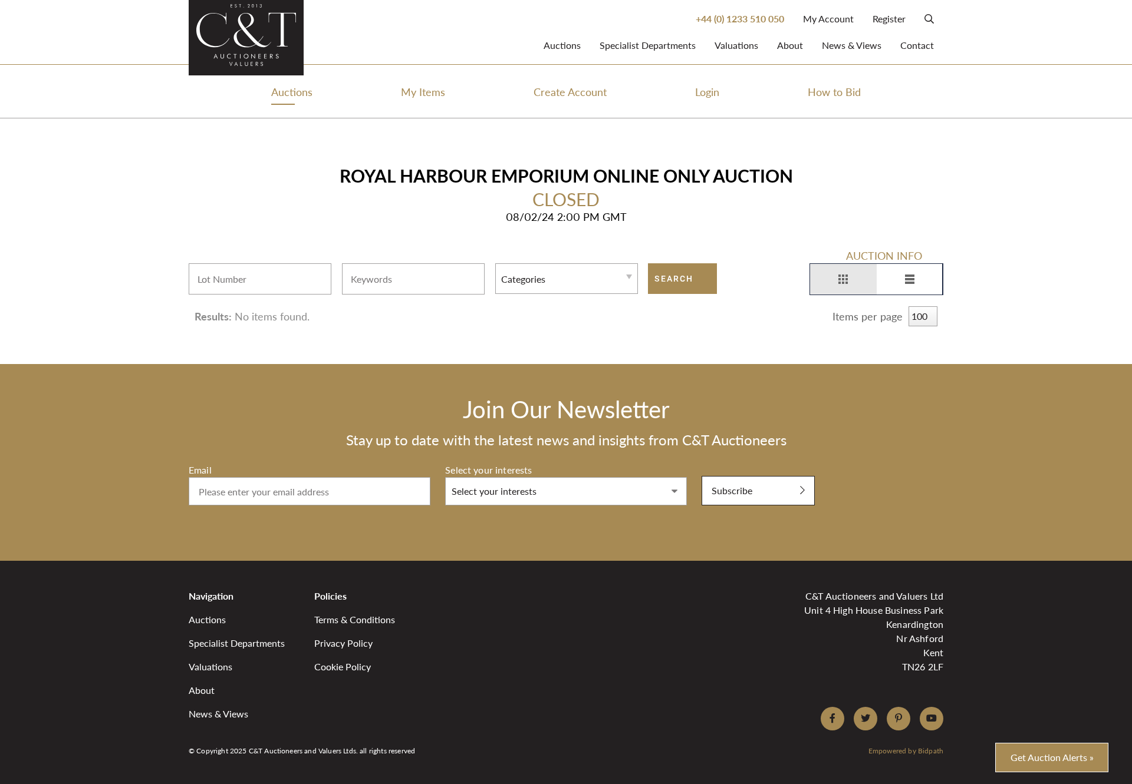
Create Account (570, 91)
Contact (917, 45)
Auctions (562, 45)
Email (200, 470)
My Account (828, 18)
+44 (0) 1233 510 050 (740, 18)
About (790, 45)
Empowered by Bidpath (905, 751)
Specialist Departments (648, 45)
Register (889, 18)
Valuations (736, 45)
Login (707, 91)
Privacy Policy (343, 643)
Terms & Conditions (354, 619)
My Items (423, 91)
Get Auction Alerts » (1052, 757)
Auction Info (884, 255)
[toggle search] (929, 18)
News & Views (851, 45)
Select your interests (488, 470)
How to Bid (834, 91)
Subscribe (732, 490)
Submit (717, 469)
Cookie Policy (342, 666)
